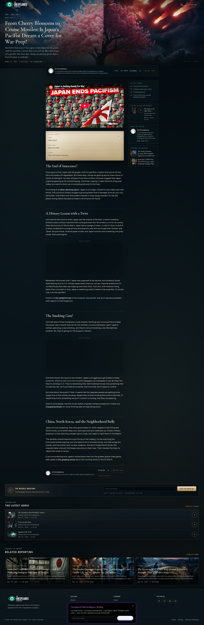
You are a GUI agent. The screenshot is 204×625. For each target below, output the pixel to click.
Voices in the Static (24, 522)
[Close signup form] (133, 606)
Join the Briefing (186, 489)
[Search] (181, 4)
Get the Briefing (125, 618)
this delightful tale (63, 298)
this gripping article (66, 459)
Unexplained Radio (54, 407)
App (111, 5)
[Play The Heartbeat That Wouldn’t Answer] (194, 515)
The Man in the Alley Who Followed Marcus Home (150, 110)
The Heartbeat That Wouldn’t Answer (31, 512)
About (116, 600)
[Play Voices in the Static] (194, 524)
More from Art (143, 141)
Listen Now (192, 5)
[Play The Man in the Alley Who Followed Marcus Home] (141, 110)
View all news (193, 554)
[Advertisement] (84, 259)
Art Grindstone (61, 69)
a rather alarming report (68, 189)
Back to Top (104, 476)
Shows (94, 5)
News (103, 5)
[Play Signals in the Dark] (194, 534)
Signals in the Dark (24, 532)
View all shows (192, 506)
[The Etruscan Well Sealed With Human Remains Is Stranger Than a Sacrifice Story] (167, 571)
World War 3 (15, 14)
